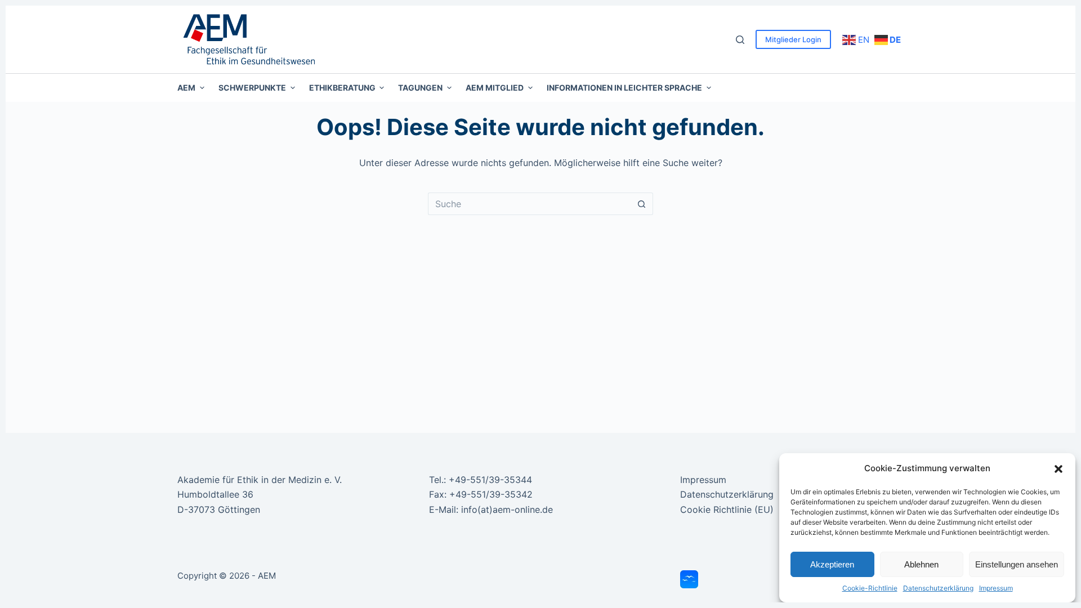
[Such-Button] (642, 204)
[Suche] (740, 39)
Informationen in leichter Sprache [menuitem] (624, 87)
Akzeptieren (832, 564)
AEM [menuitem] (186, 87)
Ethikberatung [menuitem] (342, 87)
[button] (1058, 469)
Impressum (996, 588)
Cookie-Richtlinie (869, 588)
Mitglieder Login (793, 39)
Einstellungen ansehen (1016, 564)
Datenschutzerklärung (938, 588)
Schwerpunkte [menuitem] (252, 87)
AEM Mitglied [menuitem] (495, 87)
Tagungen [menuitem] (420, 87)
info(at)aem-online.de (507, 509)
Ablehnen (921, 564)
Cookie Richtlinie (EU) (727, 509)
